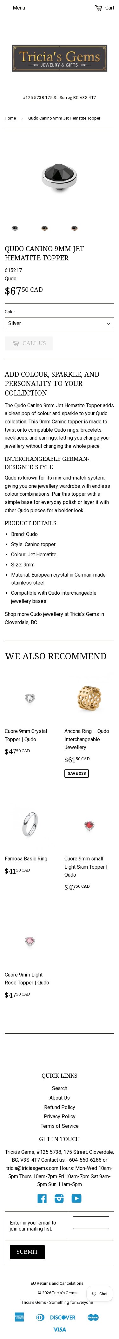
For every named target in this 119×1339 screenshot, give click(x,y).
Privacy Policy (60, 1117)
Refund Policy (59, 1107)
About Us (60, 1098)
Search (59, 1088)
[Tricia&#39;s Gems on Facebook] (42, 1201)
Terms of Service (60, 1126)
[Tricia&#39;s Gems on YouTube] (77, 1201)
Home (10, 118)
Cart (109, 8)
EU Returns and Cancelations (57, 1283)
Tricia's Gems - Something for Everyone (57, 1302)
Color (10, 311)
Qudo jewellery (46, 614)
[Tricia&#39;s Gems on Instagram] (59, 1201)
